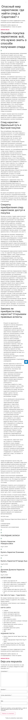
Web (2, 701)
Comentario (4, 671)
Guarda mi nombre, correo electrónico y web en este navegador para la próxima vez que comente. (14, 709)
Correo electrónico (6, 695)
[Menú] (25, 2)
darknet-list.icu (5, 29)
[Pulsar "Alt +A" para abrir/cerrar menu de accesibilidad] (26, 362)
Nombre (3, 689)
